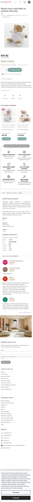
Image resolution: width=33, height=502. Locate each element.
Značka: (5, 17)
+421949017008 (7, 435)
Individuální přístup (5, 422)
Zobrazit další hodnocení (25, 312)
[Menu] (29, 2)
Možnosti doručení (22, 65)
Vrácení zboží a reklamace (7, 403)
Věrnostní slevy (5, 378)
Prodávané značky (5, 380)
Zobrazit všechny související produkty (16, 146)
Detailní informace (5, 90)
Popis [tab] (3, 193)
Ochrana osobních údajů (7, 418)
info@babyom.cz (7, 433)
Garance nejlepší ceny (6, 389)
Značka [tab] (20, 193)
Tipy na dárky (4, 374)
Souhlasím (16, 498)
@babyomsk (6, 448)
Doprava (3, 409)
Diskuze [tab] (15, 193)
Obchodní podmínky (6, 414)
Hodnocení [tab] (9, 193)
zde (21, 488)
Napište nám (4, 405)
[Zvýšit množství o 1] (7, 69)
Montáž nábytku (5, 387)
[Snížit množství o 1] (7, 71)
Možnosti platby (5, 411)
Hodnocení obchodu (6, 383)
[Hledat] (20, 2)
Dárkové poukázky (5, 376)
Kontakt (3, 407)
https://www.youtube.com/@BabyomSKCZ (14, 445)
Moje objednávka (5, 401)
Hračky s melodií (13, 238)
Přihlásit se (5, 362)
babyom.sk (6, 438)
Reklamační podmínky (6, 416)
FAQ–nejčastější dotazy (7, 420)
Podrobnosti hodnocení (21, 15)
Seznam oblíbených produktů (8, 385)
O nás (2, 424)
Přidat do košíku (16, 70)
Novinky (3, 372)
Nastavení (16, 492)
